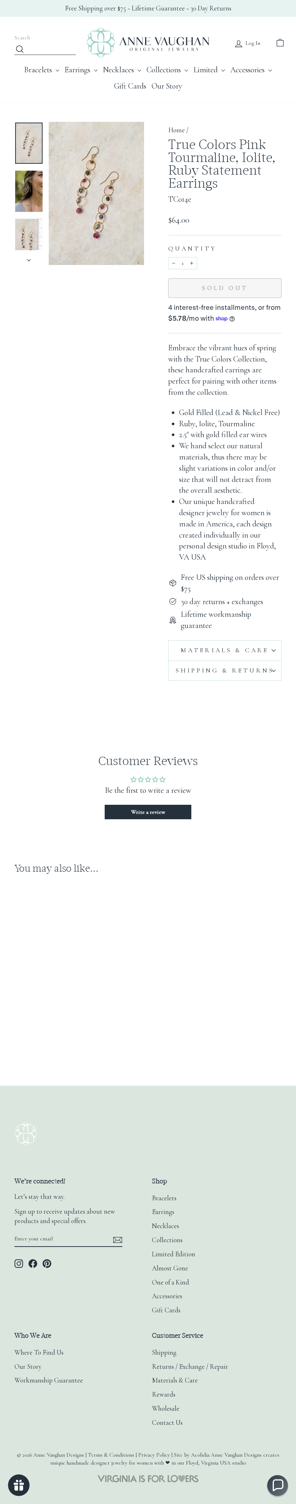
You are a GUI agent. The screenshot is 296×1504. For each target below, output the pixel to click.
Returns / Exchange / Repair (190, 1367)
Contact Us (167, 1423)
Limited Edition (173, 1254)
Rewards (163, 1394)
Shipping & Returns (224, 670)
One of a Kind (170, 1282)
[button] (277, 1485)
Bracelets (39, 69)
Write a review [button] (148, 812)
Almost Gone (170, 1268)
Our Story (167, 86)
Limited (206, 69)
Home (176, 130)
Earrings (78, 69)
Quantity (192, 248)
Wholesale (165, 1409)
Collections (165, 69)
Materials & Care (225, 650)
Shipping (164, 1352)
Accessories (248, 69)
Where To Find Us (39, 1352)
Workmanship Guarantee (48, 1380)
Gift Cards (130, 86)
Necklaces (119, 69)
